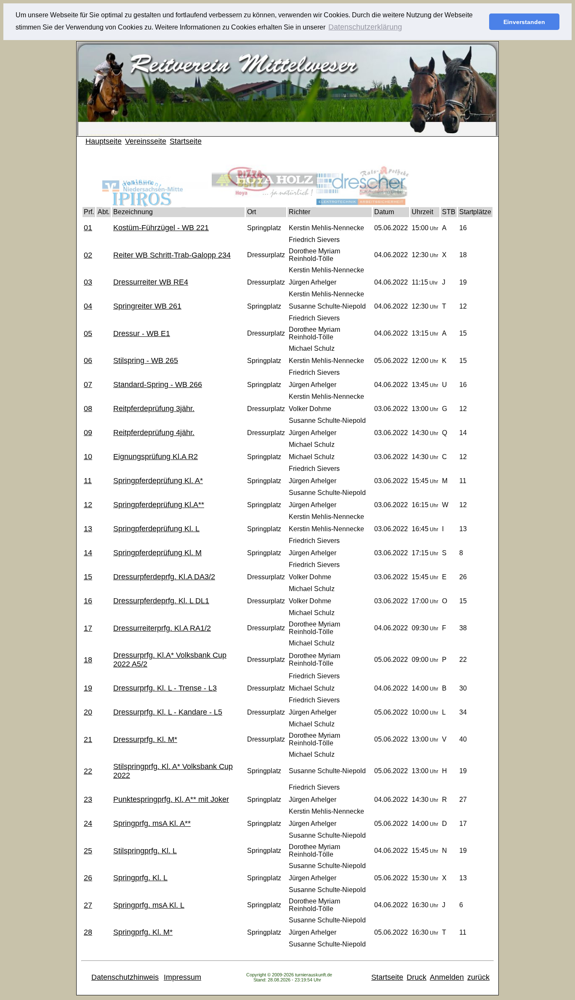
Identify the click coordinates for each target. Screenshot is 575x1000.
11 (88, 480)
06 (88, 360)
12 (88, 504)
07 (88, 384)
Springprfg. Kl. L (140, 878)
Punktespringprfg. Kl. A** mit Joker (171, 799)
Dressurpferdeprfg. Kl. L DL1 (161, 601)
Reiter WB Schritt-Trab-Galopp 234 (172, 255)
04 (88, 306)
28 (88, 932)
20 (88, 712)
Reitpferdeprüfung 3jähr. (153, 408)
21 (88, 739)
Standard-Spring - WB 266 (157, 384)
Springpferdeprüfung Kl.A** (158, 504)
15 (88, 577)
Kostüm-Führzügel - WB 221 (161, 227)
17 (88, 628)
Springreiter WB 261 (147, 306)
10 (88, 456)
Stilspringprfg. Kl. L (145, 851)
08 (88, 408)
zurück (478, 977)
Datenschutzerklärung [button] (365, 27)
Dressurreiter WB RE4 (150, 282)
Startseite (186, 141)
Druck (416, 977)
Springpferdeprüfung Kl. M (157, 552)
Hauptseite (103, 141)
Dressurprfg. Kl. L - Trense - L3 (165, 688)
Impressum (182, 977)
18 (88, 660)
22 (88, 771)
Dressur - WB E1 (141, 333)
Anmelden (447, 977)
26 (88, 878)
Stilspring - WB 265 (145, 360)
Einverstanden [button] (524, 22)
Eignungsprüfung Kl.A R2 (155, 456)
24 (88, 823)
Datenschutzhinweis (125, 977)
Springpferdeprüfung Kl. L (156, 528)
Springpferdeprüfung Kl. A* (158, 480)
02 (88, 255)
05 (88, 333)
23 (88, 799)
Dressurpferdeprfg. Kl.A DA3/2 (164, 577)
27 (88, 905)
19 (88, 688)
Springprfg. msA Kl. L (148, 905)
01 (88, 227)
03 (88, 282)
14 (88, 552)
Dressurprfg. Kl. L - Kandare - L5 (167, 712)
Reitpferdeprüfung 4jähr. (153, 432)
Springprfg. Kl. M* (143, 932)
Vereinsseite (145, 141)
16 (88, 601)
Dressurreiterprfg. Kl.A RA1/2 (162, 628)
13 (88, 528)
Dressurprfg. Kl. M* (145, 739)
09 (88, 432)
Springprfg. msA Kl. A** (152, 823)
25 (88, 851)
